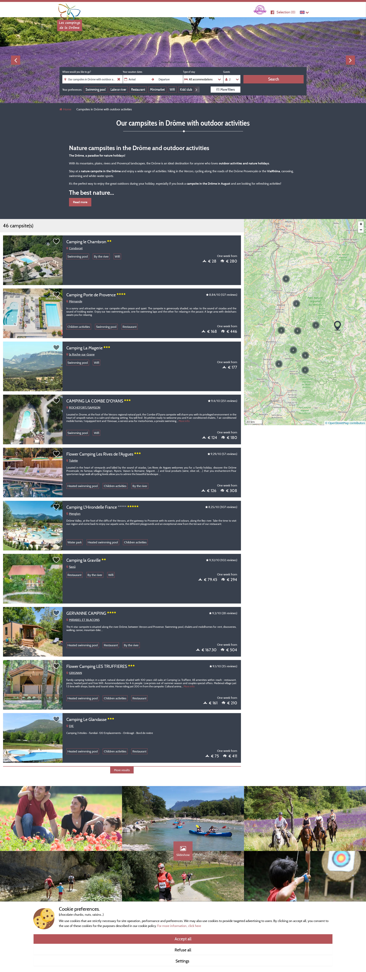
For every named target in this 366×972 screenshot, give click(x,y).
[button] (293, 350)
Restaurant (138, 89)
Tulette (73, 460)
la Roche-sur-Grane (82, 354)
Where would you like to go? (76, 72)
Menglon (74, 513)
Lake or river (118, 89)
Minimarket (157, 89)
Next (350, 60)
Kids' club (186, 89)
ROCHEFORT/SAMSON (84, 407)
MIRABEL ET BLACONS (84, 620)
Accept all (183, 938)
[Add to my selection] (56, 241)
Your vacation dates (132, 72)
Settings (183, 960)
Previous (15, 60)
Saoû (72, 567)
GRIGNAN (75, 673)
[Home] (69, 10)
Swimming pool (96, 89)
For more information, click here (179, 926)
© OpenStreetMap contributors (345, 423)
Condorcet (76, 248)
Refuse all (183, 949)
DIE (71, 726)
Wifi (172, 89)
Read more (80, 202)
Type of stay (189, 72)
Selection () (286, 12)
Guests (226, 72)
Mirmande (75, 301)
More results (122, 770)
